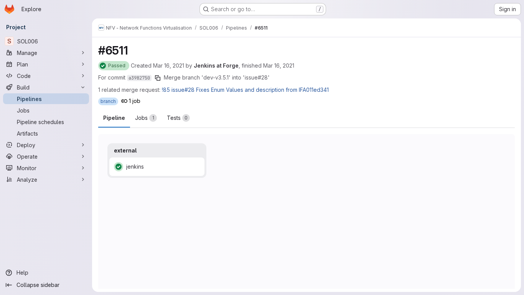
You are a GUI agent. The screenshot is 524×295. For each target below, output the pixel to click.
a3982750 (139, 78)
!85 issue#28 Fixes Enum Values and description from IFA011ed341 (245, 89)
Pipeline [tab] (114, 117)
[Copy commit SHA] (157, 78)
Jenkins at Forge (216, 65)
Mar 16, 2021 (168, 65)
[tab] (146, 118)
